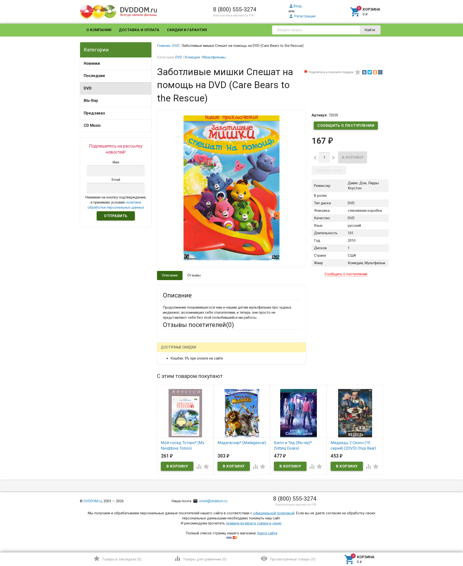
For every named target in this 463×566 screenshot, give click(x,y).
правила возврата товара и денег (254, 523)
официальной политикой (273, 513)
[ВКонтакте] (364, 72)
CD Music (92, 125)
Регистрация (302, 16)
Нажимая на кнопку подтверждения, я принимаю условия (115, 202)
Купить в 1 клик (328, 170)
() (117, 558)
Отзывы (194, 275)
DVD (88, 88)
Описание (170, 275)
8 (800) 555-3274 (234, 9)
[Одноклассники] (375, 72)
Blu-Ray (91, 100)
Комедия (192, 57)
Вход (295, 6)
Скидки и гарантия (187, 30)
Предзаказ (94, 113)
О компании (98, 30)
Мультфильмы (214, 57)
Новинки (92, 63)
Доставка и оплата (139, 30)
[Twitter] (370, 72)
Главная (163, 45)
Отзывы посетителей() (198, 324)
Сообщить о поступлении (345, 125)
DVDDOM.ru (93, 501)
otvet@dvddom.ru (210, 501)
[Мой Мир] (380, 72)
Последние (94, 75)
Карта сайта (267, 533)
